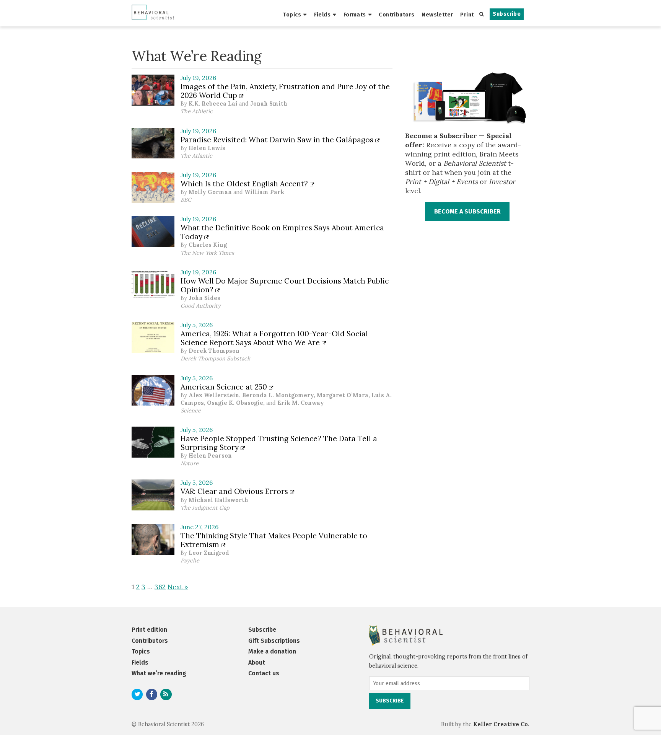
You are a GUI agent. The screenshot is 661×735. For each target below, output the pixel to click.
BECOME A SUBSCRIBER (467, 211)
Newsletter (437, 14)
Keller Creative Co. (501, 724)
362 (160, 586)
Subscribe (507, 14)
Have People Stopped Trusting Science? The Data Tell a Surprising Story (279, 443)
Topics (292, 14)
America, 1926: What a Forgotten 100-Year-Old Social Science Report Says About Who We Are (274, 338)
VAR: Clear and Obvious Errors (235, 491)
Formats (355, 14)
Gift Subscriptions (274, 640)
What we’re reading (159, 673)
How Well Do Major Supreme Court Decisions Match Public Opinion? (285, 285)
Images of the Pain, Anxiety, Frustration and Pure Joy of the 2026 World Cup (285, 91)
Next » (178, 586)
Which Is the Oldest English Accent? (245, 183)
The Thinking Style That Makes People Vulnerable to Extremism (274, 540)
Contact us (263, 673)
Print (467, 14)
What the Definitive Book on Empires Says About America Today (282, 232)
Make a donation (272, 651)
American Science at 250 (225, 386)
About (256, 662)
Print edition (149, 629)
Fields (322, 14)
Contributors (396, 14)
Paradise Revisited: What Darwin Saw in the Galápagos (278, 139)
